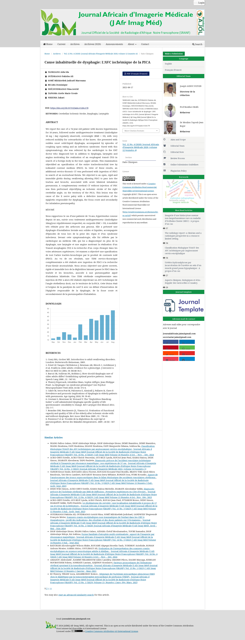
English (168, 63)
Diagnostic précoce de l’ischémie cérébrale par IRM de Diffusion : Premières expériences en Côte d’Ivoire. (102, 490)
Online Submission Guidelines (184, 164)
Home (49, 44)
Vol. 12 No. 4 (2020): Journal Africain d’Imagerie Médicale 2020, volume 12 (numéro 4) (101, 53)
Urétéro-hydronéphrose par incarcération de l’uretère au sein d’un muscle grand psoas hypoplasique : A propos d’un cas (183, 266)
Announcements (114, 44)
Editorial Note (177, 152)
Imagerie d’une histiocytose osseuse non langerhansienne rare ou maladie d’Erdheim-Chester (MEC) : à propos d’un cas (183, 219)
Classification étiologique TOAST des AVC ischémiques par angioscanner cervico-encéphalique (102, 447)
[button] (171, 342)
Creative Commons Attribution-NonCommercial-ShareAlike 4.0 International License (139, 187)
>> (51, 588)
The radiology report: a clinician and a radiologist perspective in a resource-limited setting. (183, 236)
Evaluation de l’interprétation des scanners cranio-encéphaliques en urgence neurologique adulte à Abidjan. (100, 550)
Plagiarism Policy (179, 170)
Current (61, 44)
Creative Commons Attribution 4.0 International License (111, 631)
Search (198, 44)
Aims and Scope (178, 139)
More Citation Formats (134, 130)
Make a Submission (174, 53)
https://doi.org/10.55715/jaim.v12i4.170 (69, 107)
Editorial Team (177, 145)
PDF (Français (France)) (136, 73)
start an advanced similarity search (76, 594)
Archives (75, 44)
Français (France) (173, 70)
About (131, 44)
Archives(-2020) (92, 44)
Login (201, 2)
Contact (145, 44)
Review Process (178, 158)
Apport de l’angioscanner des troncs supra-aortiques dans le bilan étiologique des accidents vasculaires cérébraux (104, 476)
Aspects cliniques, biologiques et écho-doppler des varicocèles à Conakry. (183, 281)
